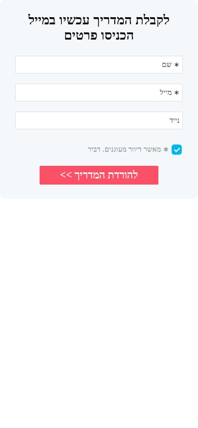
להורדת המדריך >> (99, 175)
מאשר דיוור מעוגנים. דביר (128, 149)
